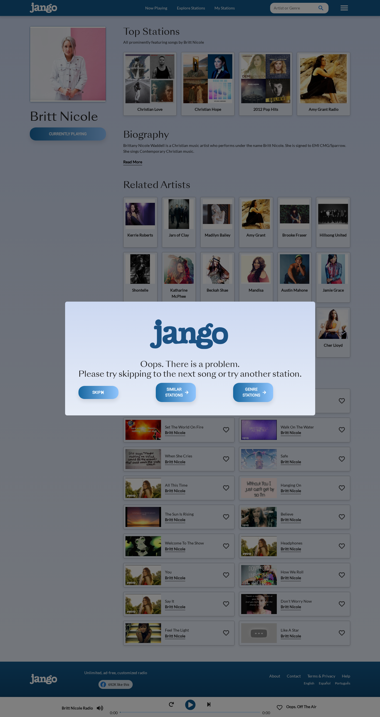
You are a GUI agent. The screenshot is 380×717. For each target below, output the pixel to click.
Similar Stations (174, 392)
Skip (96, 392)
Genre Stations (251, 392)
